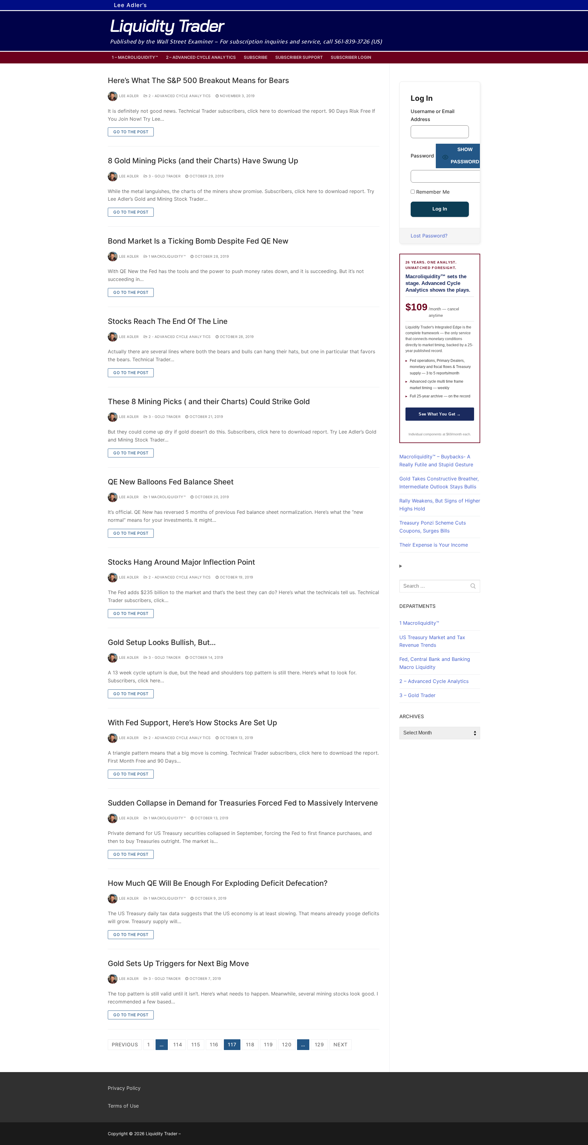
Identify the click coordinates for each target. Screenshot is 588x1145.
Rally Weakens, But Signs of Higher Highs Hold (439, 505)
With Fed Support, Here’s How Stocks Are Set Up (192, 722)
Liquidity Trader (166, 26)
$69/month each (458, 434)
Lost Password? (429, 236)
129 (319, 1044)
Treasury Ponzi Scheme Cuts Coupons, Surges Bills (432, 527)
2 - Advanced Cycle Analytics (179, 96)
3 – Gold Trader (417, 695)
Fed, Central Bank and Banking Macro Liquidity (434, 663)
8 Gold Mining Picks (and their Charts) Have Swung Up (203, 160)
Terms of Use (123, 1106)
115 (195, 1044)
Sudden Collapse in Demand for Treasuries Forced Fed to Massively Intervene (243, 802)
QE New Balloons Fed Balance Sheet (171, 481)
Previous (125, 1044)
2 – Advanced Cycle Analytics (434, 681)
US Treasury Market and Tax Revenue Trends (432, 641)
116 (214, 1044)
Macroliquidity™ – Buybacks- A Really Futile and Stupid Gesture (436, 460)
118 (250, 1044)
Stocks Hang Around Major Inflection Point (181, 562)
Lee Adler (129, 96)
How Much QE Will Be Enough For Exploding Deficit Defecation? (218, 883)
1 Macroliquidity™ (166, 256)
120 (286, 1044)
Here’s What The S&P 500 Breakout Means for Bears (198, 80)
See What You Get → (440, 414)
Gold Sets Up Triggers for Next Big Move (178, 963)
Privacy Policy (124, 1088)
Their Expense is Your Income (433, 545)
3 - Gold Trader (163, 176)
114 (177, 1044)
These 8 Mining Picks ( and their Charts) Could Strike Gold (209, 401)
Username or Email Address (432, 115)
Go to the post (130, 131)
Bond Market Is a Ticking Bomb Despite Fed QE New (198, 241)
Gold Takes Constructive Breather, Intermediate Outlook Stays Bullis (439, 483)
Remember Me (432, 192)
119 (268, 1044)
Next (341, 1044)
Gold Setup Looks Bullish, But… (162, 642)
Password (422, 156)
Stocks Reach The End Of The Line (168, 321)
